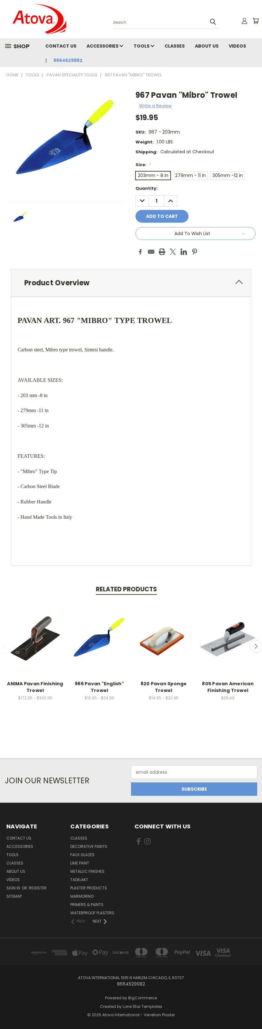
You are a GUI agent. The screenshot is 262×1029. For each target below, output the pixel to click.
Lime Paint (79, 863)
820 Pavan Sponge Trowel (164, 687)
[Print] (162, 252)
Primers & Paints (87, 904)
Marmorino (82, 896)
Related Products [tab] (126, 589)
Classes (175, 46)
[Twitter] (173, 252)
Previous (252, 1009)
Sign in (13, 888)
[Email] (151, 252)
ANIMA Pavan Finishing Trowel (35, 687)
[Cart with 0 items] (255, 21)
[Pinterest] (194, 252)
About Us (207, 46)
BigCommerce (142, 998)
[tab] (131, 283)
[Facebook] (140, 252)
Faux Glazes (82, 854)
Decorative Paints (88, 846)
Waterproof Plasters (92, 913)
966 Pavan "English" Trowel (99, 687)
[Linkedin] (184, 252)
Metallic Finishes (87, 871)
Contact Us (60, 46)
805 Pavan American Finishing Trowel (228, 687)
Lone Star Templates (142, 1006)
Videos (237, 46)
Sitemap (14, 896)
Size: (143, 165)
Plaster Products (88, 888)
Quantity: (146, 188)
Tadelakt (79, 879)
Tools (142, 46)
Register (38, 888)
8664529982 (67, 60)
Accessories (103, 46)
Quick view (35, 638)
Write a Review (155, 106)
